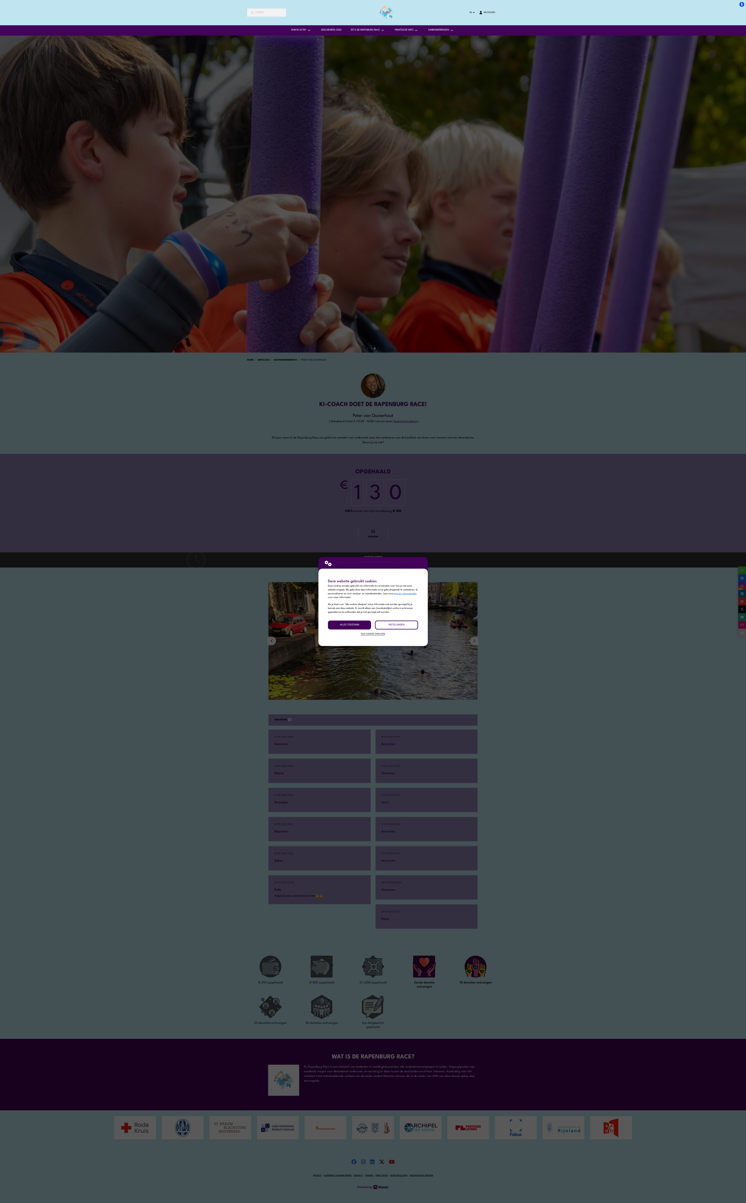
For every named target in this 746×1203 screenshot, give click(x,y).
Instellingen (396, 625)
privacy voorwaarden (405, 594)
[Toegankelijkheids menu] (741, 4)
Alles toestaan (349, 625)
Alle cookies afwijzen (373, 634)
